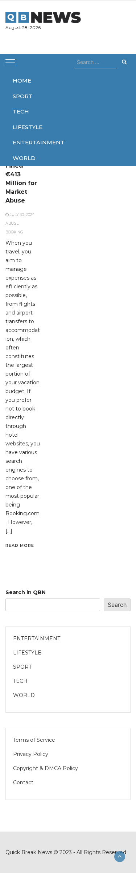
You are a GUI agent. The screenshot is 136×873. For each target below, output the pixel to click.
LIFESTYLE (21, 127)
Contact (23, 782)
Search (117, 604)
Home (21, 80)
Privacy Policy (30, 754)
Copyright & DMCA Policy (45, 768)
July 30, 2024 (22, 214)
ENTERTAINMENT (21, 142)
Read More (19, 545)
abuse (12, 223)
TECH (21, 111)
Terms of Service (34, 740)
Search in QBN (25, 592)
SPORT (21, 96)
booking (14, 232)
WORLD (21, 158)
